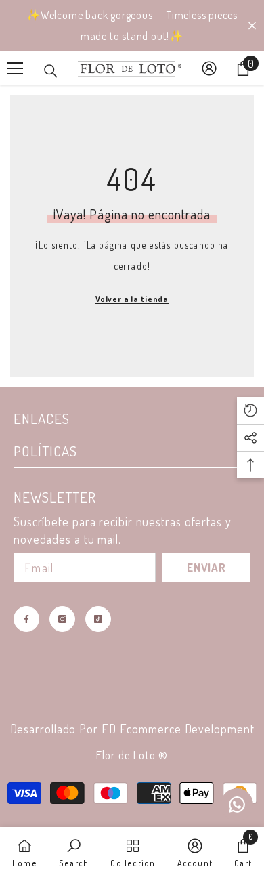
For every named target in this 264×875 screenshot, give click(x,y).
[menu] (15, 68)
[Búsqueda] (51, 71)
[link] (74, 851)
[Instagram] (62, 619)
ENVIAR (206, 567)
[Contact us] (237, 804)
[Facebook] (26, 619)
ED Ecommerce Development (178, 728)
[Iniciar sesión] (209, 68)
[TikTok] (98, 619)
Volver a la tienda (132, 299)
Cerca (252, 26)
